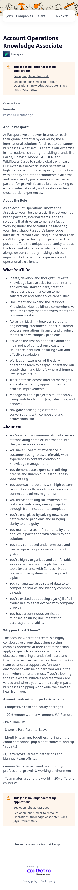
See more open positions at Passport (39, 844)
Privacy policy (30, 881)
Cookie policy (48, 881)
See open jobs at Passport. (31, 76)
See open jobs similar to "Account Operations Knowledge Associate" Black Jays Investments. (40, 85)
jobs (9, 16)
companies (24, 16)
